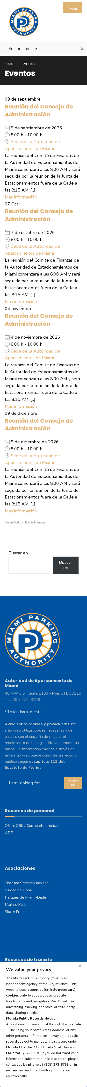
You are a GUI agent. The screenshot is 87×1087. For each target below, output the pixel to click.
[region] (43, 1024)
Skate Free (14, 911)
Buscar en (18, 553)
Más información (21, 197)
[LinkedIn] (33, 48)
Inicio (9, 64)
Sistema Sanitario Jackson (27, 883)
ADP (9, 832)
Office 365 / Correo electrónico (31, 825)
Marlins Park (15, 904)
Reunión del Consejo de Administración (39, 110)
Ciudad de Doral (18, 890)
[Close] (82, 966)
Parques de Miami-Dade (25, 897)
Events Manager (35, 522)
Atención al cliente (26, 712)
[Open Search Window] (79, 48)
